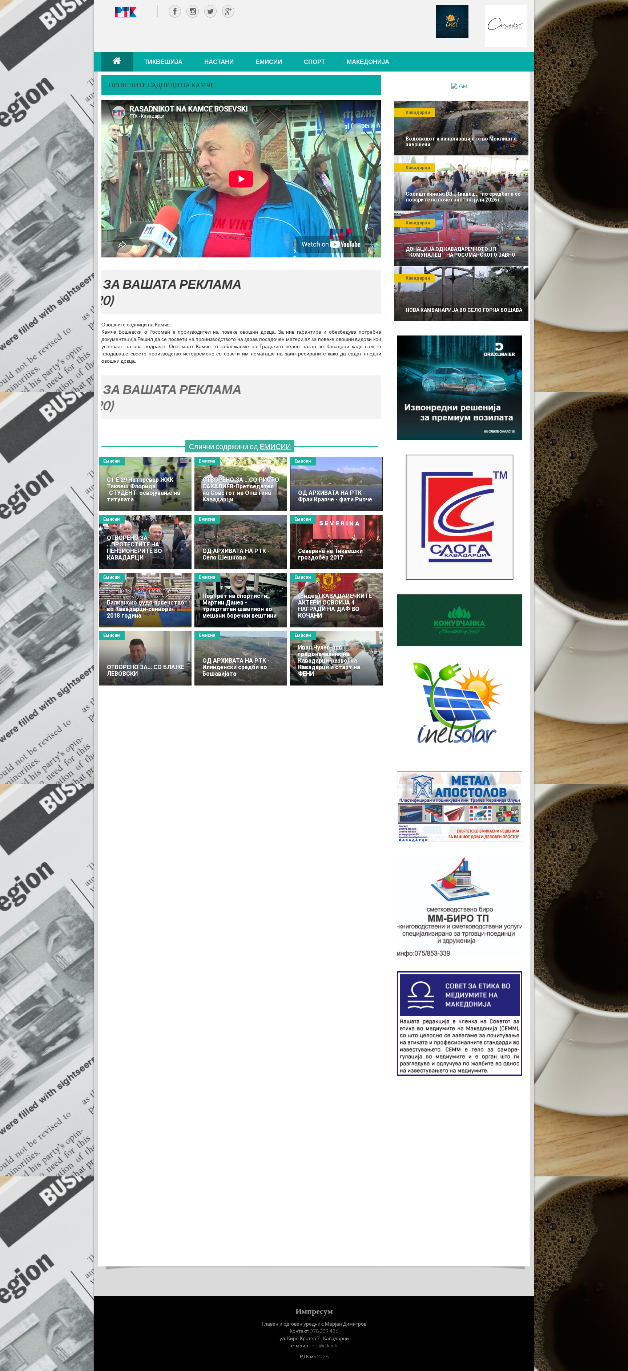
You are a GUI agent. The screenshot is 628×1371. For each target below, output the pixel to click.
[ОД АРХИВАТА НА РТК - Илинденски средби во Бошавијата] (240, 658)
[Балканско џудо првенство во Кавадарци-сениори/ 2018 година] (145, 600)
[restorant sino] (506, 25)
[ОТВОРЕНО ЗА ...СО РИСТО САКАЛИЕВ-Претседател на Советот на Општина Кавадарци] (240, 484)
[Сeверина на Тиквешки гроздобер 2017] (336, 542)
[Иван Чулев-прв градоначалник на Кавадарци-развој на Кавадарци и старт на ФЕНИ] (336, 658)
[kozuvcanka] (459, 620)
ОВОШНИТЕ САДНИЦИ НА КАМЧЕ (161, 85)
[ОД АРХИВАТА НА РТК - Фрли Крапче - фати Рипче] (336, 484)
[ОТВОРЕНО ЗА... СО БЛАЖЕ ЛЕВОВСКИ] (145, 658)
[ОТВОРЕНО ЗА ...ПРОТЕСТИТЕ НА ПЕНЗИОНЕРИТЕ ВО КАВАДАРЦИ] (145, 542)
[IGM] (459, 86)
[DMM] (459, 387)
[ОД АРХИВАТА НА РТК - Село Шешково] (240, 542)
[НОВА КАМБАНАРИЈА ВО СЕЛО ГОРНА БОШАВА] (461, 294)
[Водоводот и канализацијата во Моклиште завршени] (461, 128)
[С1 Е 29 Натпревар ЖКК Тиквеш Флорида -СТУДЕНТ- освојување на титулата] (145, 484)
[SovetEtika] (459, 1023)
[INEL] (452, 21)
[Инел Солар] (459, 708)
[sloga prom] (460, 516)
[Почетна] (117, 62)
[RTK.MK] (125, 12)
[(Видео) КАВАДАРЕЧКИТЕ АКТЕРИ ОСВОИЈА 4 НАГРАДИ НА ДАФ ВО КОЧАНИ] (336, 600)
